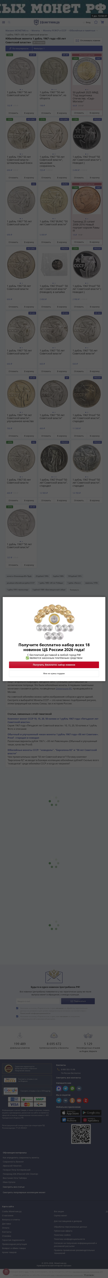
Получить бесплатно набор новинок (54, 664)
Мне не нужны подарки (54, 673)
